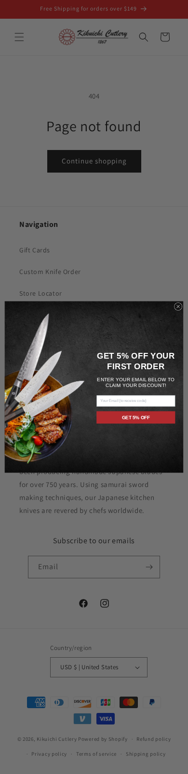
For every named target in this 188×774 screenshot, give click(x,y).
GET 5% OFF (136, 417)
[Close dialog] (178, 306)
